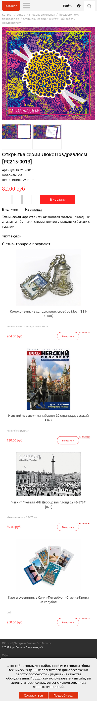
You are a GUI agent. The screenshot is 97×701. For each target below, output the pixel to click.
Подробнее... (63, 695)
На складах (33, 209)
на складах (84, 332)
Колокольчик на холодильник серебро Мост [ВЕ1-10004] (48, 313)
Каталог (11, 6)
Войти (68, 5)
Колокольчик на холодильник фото (27, 326)
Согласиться (33, 695)
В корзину (57, 199)
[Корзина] (79, 5)
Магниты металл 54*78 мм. (22, 517)
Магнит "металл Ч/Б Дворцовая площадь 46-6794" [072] (49, 504)
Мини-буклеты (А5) (18, 430)
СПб (9, 612)
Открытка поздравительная (36, 14)
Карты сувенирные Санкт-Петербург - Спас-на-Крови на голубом (48, 599)
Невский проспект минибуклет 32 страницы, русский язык (48, 417)
